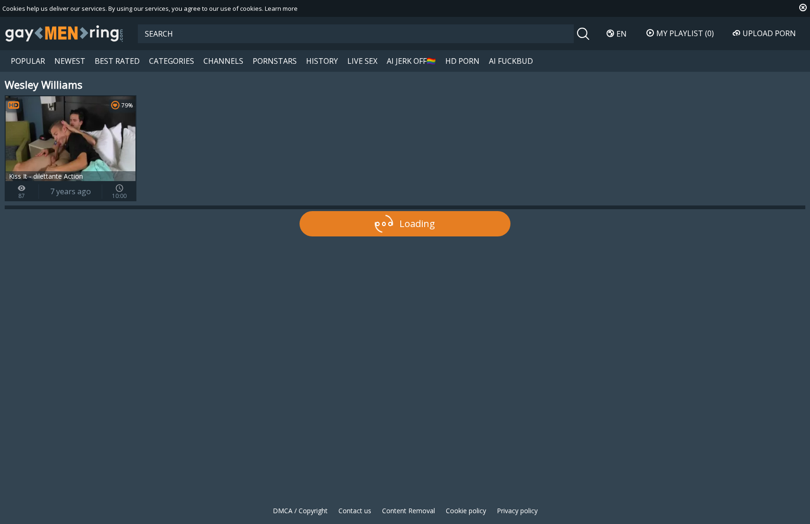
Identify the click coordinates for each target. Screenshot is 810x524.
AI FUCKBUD (511, 61)
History (322, 61)
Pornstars (275, 61)
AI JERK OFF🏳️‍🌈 (411, 61)
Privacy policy (517, 510)
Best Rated (117, 61)
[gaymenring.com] (64, 33)
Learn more (281, 8)
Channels (223, 61)
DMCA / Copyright (300, 510)
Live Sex (362, 61)
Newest (69, 61)
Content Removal (408, 510)
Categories (171, 61)
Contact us (354, 510)
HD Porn (462, 61)
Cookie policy (466, 510)
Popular (28, 61)
